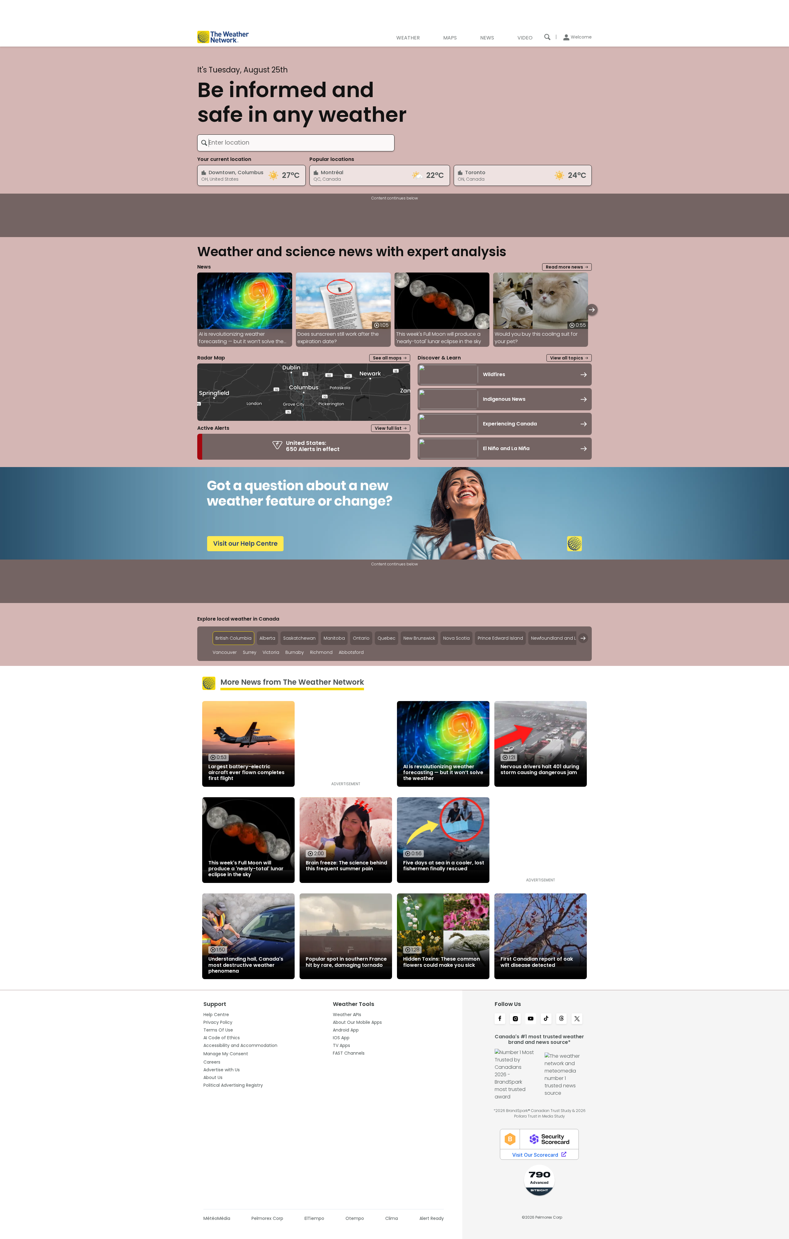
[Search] (547, 37)
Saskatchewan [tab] (299, 638)
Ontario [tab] (361, 638)
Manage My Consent (225, 1053)
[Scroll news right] (592, 309)
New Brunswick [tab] (419, 638)
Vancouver (225, 652)
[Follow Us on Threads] (561, 1019)
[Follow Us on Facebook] (500, 1019)
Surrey (249, 652)
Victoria (271, 652)
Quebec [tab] (386, 638)
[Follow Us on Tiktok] (546, 1019)
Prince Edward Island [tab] (500, 638)
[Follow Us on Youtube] (530, 1019)
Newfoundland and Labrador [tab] (563, 638)
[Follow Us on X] (577, 1019)
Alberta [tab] (267, 638)
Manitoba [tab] (334, 638)
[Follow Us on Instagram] (515, 1019)
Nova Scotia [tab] (456, 638)
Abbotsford (351, 652)
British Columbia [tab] (233, 638)
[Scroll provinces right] (583, 638)
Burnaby (294, 652)
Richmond (321, 652)
